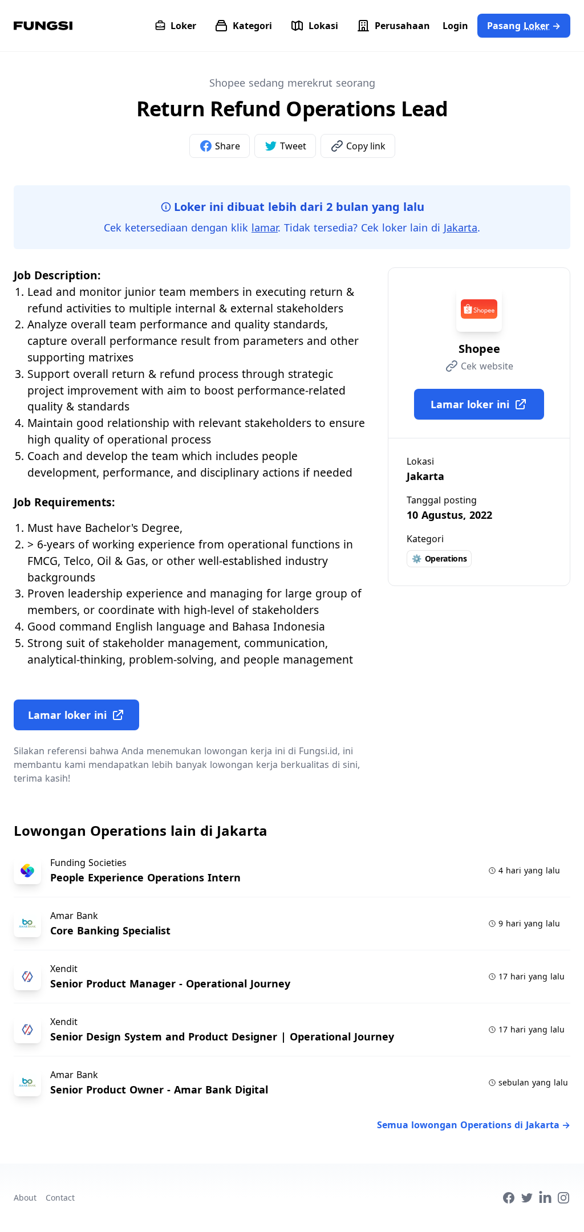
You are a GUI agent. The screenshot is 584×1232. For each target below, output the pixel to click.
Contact (60, 1197)
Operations (439, 558)
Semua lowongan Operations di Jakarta (473, 1125)
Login (455, 25)
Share (227, 146)
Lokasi (323, 25)
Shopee (479, 348)
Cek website (487, 366)
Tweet (293, 146)
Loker (183, 25)
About (25, 1197)
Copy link (366, 146)
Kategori (252, 25)
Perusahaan (402, 25)
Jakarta (460, 227)
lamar (265, 227)
